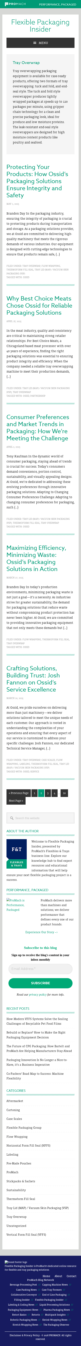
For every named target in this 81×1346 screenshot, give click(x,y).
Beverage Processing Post (23, 1284)
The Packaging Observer (56, 1324)
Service (34, 771)
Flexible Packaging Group (23, 1127)
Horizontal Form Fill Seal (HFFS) (28, 1145)
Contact (71, 1276)
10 (65, 793)
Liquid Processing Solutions (55, 1304)
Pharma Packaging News (56, 1310)
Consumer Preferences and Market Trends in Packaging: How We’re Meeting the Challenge (37, 428)
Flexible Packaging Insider (40, 25)
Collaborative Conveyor (24, 1294)
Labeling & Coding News (21, 1304)
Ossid (26, 277)
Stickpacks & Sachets (20, 1181)
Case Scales (48, 760)
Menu (43, 43)
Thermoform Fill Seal (19, 269)
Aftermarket (14, 1101)
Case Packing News (26, 1289)
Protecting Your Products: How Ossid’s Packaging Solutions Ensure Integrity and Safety (37, 181)
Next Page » (16, 802)
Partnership (37, 396)
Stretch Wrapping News (25, 1324)
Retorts (36, 1314)
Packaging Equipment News (23, 1310)
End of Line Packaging (54, 1294)
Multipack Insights (55, 1314)
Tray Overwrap (31, 266)
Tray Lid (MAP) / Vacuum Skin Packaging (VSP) (37, 1208)
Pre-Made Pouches (18, 1163)
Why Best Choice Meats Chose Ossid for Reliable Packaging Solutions (39, 305)
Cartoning (13, 1110)
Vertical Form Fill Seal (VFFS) (26, 1234)
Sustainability (16, 1190)
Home (46, 1276)
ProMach (12, 1172)
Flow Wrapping (50, 266)
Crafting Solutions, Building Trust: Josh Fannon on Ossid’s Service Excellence (33, 679)
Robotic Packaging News (23, 1320)
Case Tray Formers (52, 1289)
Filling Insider (22, 1299)
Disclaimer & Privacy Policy (25, 1335)
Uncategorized (16, 1225)
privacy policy (38, 994)
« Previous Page (19, 794)
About (58, 1276)
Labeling (24, 764)
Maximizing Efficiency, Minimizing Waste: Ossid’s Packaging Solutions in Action (36, 558)
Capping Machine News (55, 1284)
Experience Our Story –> (32, 932)
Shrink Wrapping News (54, 1320)
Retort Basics (19, 1314)
